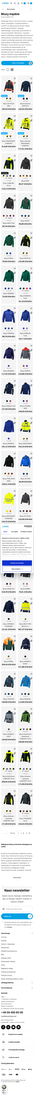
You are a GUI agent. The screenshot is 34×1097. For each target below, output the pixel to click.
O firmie (4, 937)
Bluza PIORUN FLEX (8, 406)
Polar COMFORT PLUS (8, 184)
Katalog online (6, 958)
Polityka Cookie (6, 975)
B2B (2, 954)
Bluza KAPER (8, 258)
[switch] (4, 1093)
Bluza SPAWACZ (8, 443)
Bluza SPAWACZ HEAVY (25, 663)
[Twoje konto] (18, 3)
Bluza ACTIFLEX (25, 516)
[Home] (5, 3)
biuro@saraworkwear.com (8, 1016)
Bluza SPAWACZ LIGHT (8, 735)
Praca (3, 965)
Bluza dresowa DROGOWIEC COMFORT (25, 143)
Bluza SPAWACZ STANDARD (8, 625)
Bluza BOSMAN (8, 371)
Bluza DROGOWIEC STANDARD (8, 517)
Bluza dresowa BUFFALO (25, 105)
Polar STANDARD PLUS (25, 820)
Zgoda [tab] (5, 531)
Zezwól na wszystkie (17, 563)
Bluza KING (25, 181)
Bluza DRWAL (8, 661)
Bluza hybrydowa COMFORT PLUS (9, 777)
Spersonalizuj (16, 569)
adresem (9, 927)
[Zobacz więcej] (31, 9)
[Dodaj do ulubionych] (15, 79)
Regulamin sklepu (7, 968)
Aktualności (5, 947)
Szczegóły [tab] (14, 531)
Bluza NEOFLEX (25, 258)
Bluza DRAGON (25, 699)
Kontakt (3, 941)
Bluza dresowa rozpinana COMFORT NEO (8, 818)
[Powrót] (3, 9)
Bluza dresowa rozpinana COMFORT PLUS (25, 778)
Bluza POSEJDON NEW (9, 480)
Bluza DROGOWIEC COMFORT (8, 142)
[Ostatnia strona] (29, 833)
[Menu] (11, 3)
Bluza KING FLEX (8, 223)
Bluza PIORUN (25, 371)
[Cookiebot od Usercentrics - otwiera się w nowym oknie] (24, 526)
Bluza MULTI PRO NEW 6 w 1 (25, 625)
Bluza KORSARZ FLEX (25, 334)
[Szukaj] (15, 3)
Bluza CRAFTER (8, 699)
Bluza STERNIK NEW (25, 407)
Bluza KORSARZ (8, 333)
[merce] (17, 1081)
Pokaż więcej (17, 877)
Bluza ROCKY (25, 221)
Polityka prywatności (8, 972)
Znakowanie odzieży (8, 961)
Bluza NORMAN (8, 293)
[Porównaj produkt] (15, 83)
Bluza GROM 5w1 (9, 589)
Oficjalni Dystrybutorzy (9, 951)
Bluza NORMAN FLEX (25, 297)
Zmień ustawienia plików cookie (12, 979)
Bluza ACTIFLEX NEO (8, 105)
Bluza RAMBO (25, 589)
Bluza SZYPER (25, 479)
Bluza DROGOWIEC (25, 443)
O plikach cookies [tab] (26, 531)
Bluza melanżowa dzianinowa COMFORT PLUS (25, 736)
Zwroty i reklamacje (8, 944)
